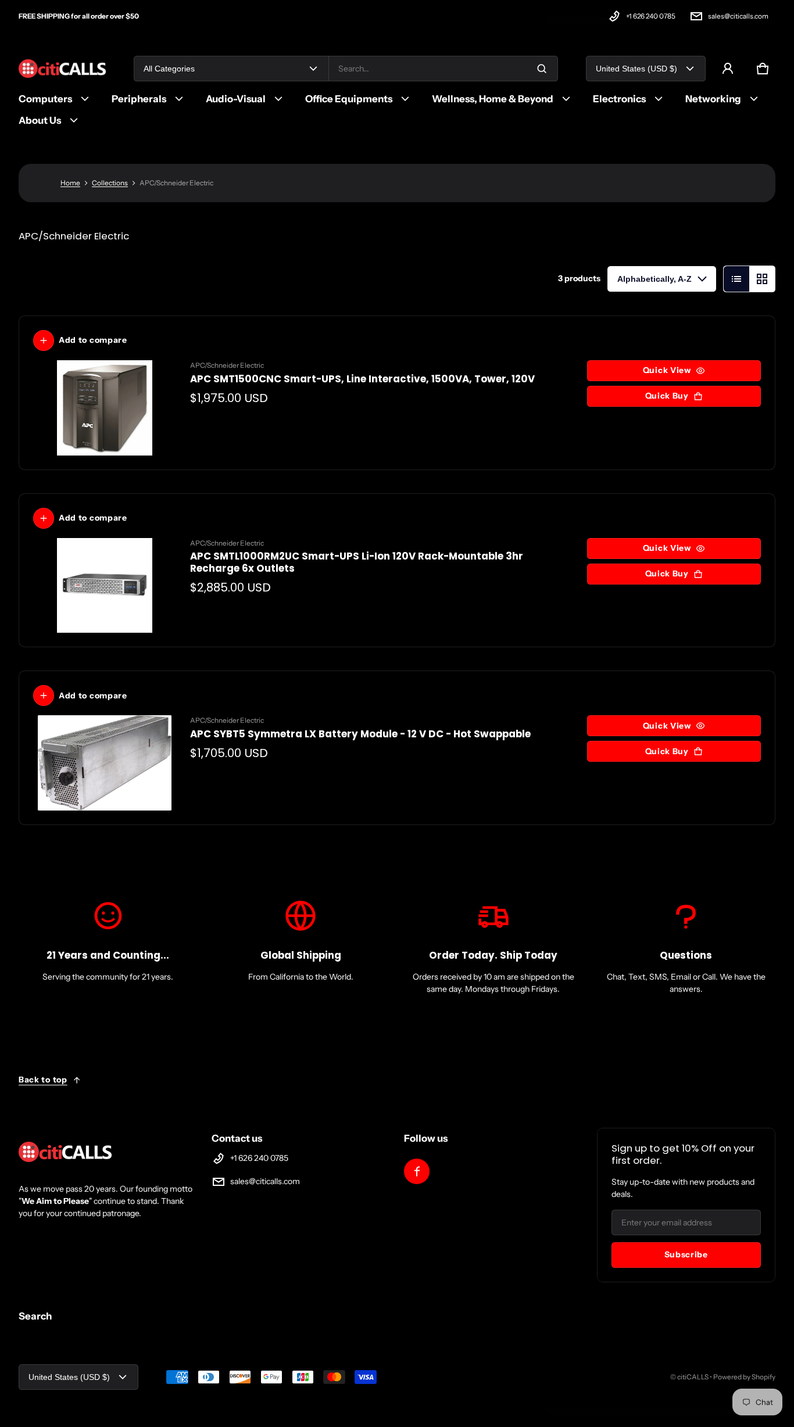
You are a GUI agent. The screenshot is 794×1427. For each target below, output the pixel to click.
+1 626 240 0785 (650, 16)
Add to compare (93, 340)
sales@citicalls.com (738, 16)
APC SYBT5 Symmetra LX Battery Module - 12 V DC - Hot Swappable (360, 734)
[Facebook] (417, 1171)
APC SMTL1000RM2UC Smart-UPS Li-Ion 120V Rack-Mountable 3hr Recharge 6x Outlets (356, 562)
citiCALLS (693, 1376)
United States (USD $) (636, 68)
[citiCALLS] (62, 68)
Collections (110, 182)
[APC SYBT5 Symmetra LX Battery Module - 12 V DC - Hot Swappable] (104, 763)
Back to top (43, 1079)
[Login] (728, 68)
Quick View (667, 370)
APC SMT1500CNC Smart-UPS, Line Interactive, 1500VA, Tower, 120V (362, 379)
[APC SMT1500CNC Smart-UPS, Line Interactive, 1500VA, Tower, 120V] (104, 408)
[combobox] (443, 68)
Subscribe (686, 1254)
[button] (762, 68)
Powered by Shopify (744, 1376)
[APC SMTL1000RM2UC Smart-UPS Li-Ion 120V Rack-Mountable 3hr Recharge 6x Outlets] (104, 585)
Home (70, 182)
